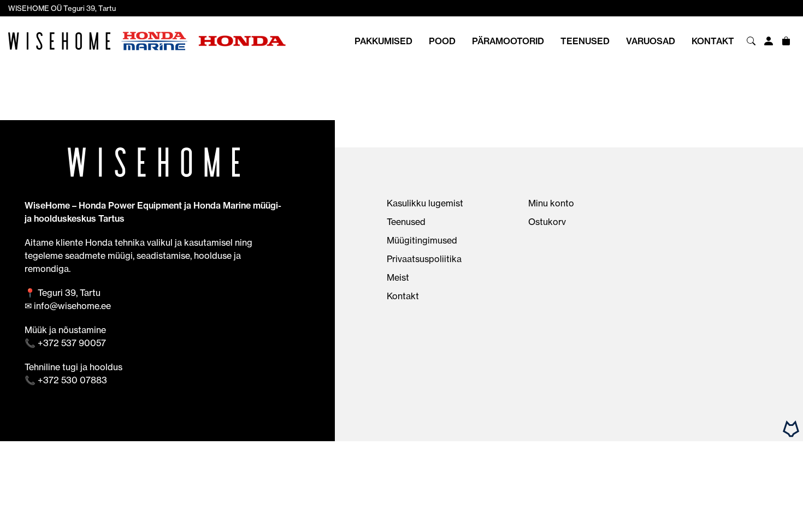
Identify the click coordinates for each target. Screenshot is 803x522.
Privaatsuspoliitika (424, 258)
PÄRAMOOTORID (508, 40)
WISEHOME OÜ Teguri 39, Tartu (62, 8)
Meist (398, 277)
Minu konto (551, 203)
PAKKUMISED (383, 40)
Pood (442, 40)
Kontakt (713, 40)
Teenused (585, 40)
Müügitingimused (422, 240)
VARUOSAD (650, 40)
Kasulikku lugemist (425, 203)
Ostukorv (547, 221)
